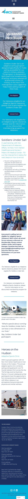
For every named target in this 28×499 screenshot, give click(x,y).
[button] (14, 308)
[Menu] (14, 4)
